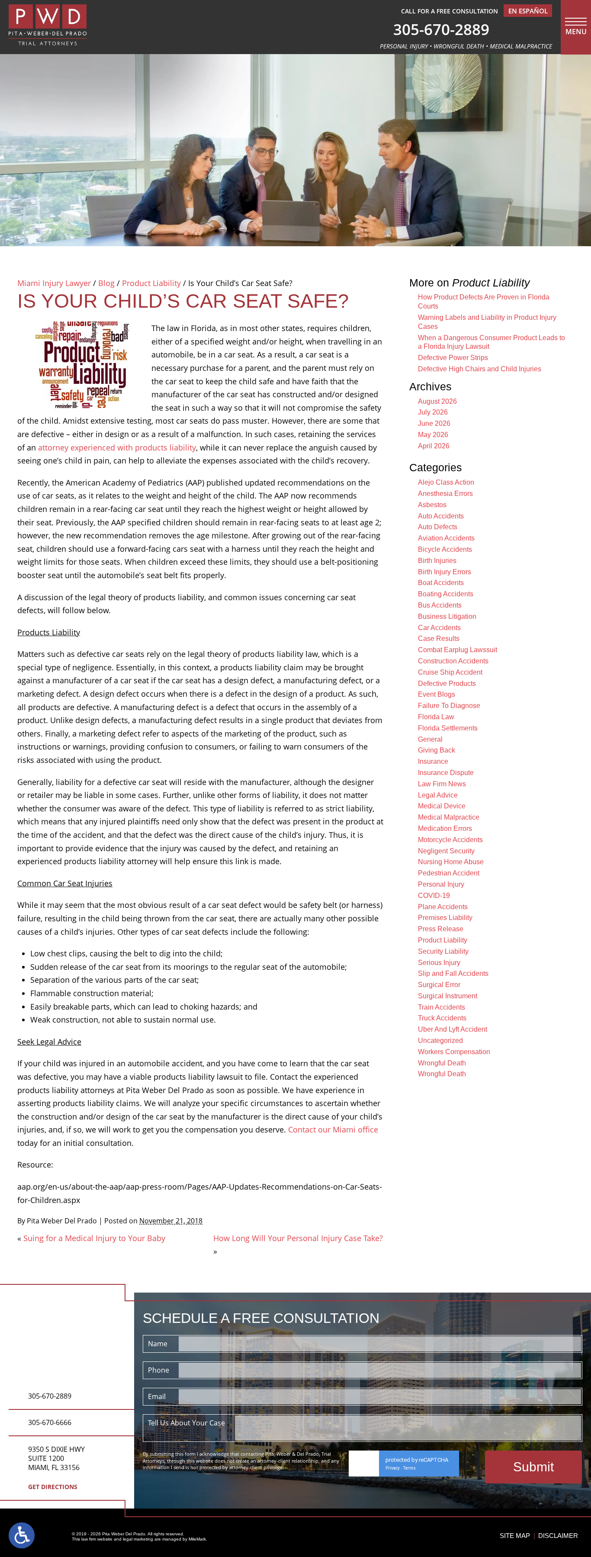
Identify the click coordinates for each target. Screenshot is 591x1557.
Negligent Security (446, 851)
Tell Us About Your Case (186, 1423)
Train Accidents (441, 1007)
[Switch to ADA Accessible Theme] (22, 1535)
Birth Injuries (437, 560)
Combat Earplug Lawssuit (457, 649)
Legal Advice (438, 795)
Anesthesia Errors (445, 493)
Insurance (433, 761)
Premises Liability (445, 917)
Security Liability (443, 951)
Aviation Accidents (446, 538)
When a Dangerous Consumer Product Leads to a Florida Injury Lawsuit (491, 342)
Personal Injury (441, 884)
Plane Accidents (443, 906)
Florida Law (436, 717)
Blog (106, 283)
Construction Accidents (453, 661)
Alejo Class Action (446, 482)
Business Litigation (447, 616)
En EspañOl (528, 10)
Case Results (438, 638)
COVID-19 (434, 895)
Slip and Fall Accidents (453, 973)
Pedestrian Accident (448, 873)
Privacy (392, 1468)
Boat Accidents (441, 582)
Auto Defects (437, 527)
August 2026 (437, 401)
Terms (409, 1468)
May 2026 (433, 434)
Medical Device (442, 806)
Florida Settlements (448, 728)
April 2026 (434, 446)
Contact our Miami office (333, 1129)
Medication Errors (445, 828)
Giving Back (436, 750)
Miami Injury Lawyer (54, 283)
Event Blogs (436, 694)
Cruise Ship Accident (450, 672)
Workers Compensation (454, 1051)
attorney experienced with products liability (117, 447)
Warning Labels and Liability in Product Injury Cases (487, 322)
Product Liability (151, 283)
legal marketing (138, 1539)
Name (157, 1343)
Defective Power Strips (453, 357)
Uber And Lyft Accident (452, 1029)
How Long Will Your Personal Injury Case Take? (298, 1238)
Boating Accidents (445, 594)
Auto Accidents (441, 516)
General (430, 739)
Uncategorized (440, 1040)
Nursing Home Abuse (451, 861)
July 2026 (433, 412)
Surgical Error (439, 984)
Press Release (440, 929)
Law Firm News (442, 784)
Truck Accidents (442, 1018)
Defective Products (447, 683)
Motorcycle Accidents (450, 839)
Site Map (515, 1535)
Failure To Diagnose (449, 705)
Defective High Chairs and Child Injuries (479, 369)
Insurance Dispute (446, 772)
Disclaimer (558, 1535)
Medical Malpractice (448, 817)
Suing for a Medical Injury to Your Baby (94, 1238)
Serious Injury (439, 962)
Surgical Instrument (447, 996)
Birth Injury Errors (444, 572)
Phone (158, 1370)
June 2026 (434, 423)
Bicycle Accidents (445, 549)
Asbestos (432, 504)
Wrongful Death (442, 1063)
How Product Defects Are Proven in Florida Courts (483, 301)
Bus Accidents (440, 605)
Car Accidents (439, 627)
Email (157, 1396)
